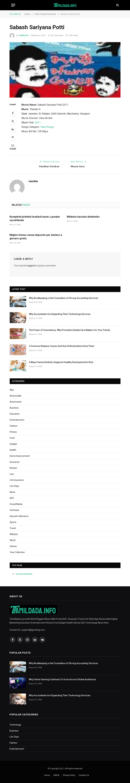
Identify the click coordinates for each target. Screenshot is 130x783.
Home (47, 775)
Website (14, 534)
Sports (13, 522)
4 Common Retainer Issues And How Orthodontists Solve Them (61, 346)
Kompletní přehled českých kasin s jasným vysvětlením (35, 218)
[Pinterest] (13, 137)
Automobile (15, 396)
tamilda (23, 35)
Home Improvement (20, 456)
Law (12, 474)
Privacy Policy (69, 775)
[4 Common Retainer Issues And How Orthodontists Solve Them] (18, 349)
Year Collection (17, 552)
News (12, 492)
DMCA (56, 775)
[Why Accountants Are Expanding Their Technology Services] (18, 317)
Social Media (16, 504)
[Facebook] (13, 113)
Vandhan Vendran (49, 166)
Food (12, 438)
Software (14, 510)
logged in (31, 265)
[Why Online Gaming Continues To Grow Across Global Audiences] (18, 683)
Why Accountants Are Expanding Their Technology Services (60, 314)
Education (15, 414)
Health (13, 450)
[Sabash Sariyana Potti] (65, 70)
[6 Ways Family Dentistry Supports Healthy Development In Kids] (18, 365)
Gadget (13, 444)
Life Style (14, 486)
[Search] (117, 5)
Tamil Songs (47, 126)
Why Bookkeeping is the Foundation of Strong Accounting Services (63, 298)
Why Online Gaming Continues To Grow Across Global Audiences (62, 679)
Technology (15, 724)
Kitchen (13, 468)
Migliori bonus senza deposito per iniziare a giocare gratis (36, 236)
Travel (13, 528)
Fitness (13, 432)
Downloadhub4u (24, 574)
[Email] (13, 145)
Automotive (16, 402)
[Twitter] (13, 121)
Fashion (13, 426)
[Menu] (13, 5)
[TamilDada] (65, 5)
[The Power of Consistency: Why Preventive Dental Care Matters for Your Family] (18, 333)
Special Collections (19, 516)
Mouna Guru (78, 166)
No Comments (57, 35)
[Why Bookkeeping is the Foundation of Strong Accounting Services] (18, 301)
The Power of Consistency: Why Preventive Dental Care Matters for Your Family (69, 330)
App (12, 389)
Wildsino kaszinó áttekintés (83, 216)
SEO (12, 498)
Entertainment (17, 420)
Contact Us (84, 775)
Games (13, 546)
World (12, 540)
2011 (38, 122)
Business (14, 408)
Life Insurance (17, 480)
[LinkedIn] (13, 129)
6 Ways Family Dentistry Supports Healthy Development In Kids (61, 362)
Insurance (15, 462)
